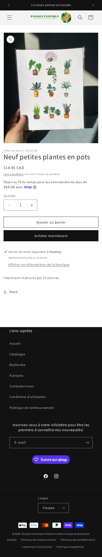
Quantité (9, 196)
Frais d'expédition (14, 174)
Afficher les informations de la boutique (39, 264)
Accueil (14, 343)
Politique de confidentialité (78, 539)
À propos (16, 375)
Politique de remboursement (31, 408)
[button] (9, 17)
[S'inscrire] (87, 442)
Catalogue (17, 354)
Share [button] (13, 292)
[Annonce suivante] (93, 5)
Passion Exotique (32, 533)
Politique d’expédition (70, 546)
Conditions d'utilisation (27, 397)
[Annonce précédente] (9, 5)
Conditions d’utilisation (37, 546)
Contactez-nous (21, 386)
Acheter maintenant (51, 235)
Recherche (17, 365)
